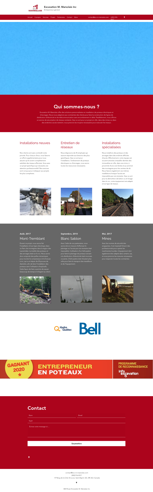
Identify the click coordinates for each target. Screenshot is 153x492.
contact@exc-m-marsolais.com (98, 17)
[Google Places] (124, 17)
